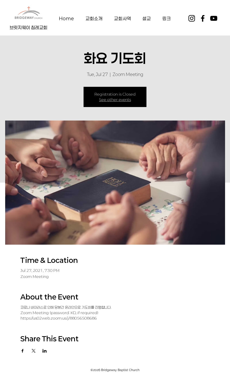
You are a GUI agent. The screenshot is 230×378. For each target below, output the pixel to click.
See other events (115, 99)
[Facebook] (202, 18)
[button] (94, 18)
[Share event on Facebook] (22, 351)
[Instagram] (191, 18)
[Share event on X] (33, 351)
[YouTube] (213, 18)
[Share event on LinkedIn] (44, 351)
